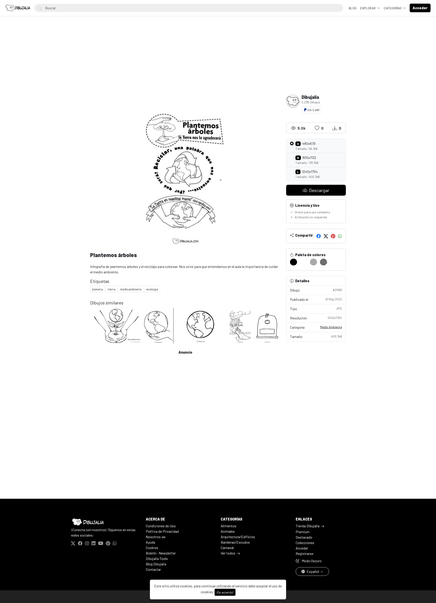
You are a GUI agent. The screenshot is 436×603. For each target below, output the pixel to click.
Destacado (304, 537)
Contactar (153, 569)
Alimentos (228, 526)
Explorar (368, 8)
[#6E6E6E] (323, 262)
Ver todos (228, 553)
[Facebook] (318, 236)
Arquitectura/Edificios (238, 537)
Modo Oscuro (311, 561)
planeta (97, 289)
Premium (303, 532)
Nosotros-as (156, 537)
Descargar (318, 190)
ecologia (152, 289)
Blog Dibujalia (156, 564)
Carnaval (227, 547)
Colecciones (305, 542)
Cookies (152, 547)
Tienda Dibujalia (308, 526)
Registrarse (304, 553)
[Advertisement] (218, 60)
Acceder (302, 548)
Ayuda (150, 542)
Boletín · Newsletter (161, 553)
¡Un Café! (313, 110)
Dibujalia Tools (157, 558)
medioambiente (130, 289)
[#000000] (293, 262)
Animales (228, 531)
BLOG (353, 8)
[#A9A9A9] (313, 262)
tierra (111, 289)
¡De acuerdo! (225, 592)
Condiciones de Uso (161, 526)
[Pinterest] (333, 236)
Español (313, 571)
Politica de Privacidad (162, 531)
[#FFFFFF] (303, 262)
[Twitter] (326, 236)
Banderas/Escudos (235, 542)
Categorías (393, 8)
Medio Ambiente (331, 327)
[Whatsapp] (340, 236)
